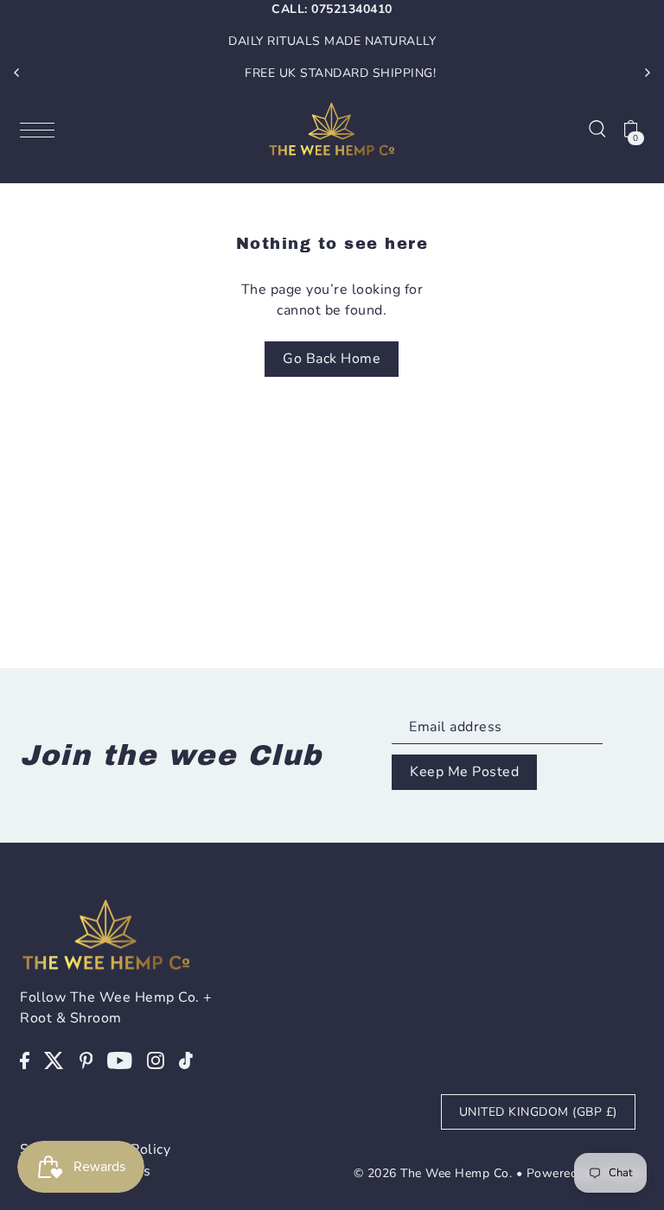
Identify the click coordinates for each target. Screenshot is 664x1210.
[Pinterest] (86, 1059)
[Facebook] (24, 1059)
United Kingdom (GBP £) (538, 1112)
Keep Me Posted (464, 771)
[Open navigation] (41, 128)
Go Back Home (331, 358)
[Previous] (17, 73)
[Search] (597, 129)
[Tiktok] (186, 1059)
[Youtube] (119, 1059)
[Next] (647, 73)
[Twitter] (54, 1059)
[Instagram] (155, 1059)
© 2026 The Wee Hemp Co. (433, 1173)
